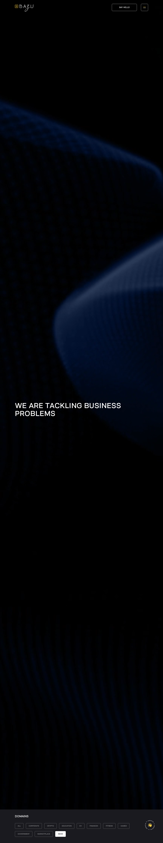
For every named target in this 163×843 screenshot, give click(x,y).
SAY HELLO (124, 7)
